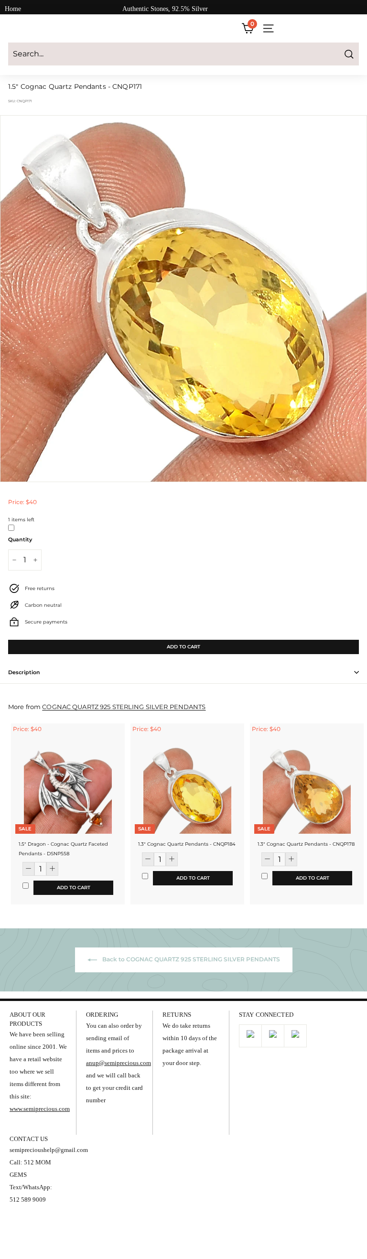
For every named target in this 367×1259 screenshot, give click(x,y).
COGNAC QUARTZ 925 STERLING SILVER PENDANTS (123, 706)
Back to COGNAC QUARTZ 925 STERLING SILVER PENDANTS (190, 959)
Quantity (20, 539)
